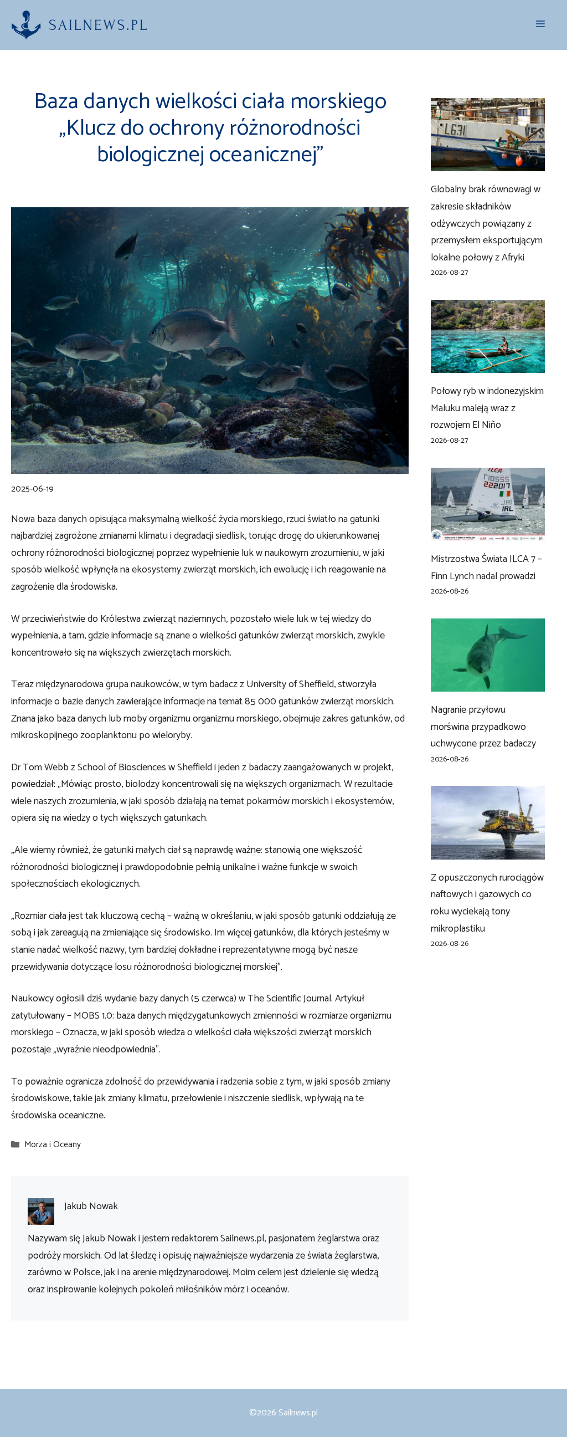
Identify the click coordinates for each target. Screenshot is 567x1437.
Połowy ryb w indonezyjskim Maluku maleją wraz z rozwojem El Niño (487, 408)
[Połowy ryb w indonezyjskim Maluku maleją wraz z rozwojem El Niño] (488, 364)
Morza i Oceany (52, 1145)
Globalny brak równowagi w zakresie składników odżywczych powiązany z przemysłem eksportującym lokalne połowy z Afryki (487, 223)
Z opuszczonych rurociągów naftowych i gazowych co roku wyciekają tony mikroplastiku (487, 903)
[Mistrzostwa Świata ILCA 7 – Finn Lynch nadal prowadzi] (488, 532)
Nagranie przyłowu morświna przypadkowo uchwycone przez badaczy (483, 727)
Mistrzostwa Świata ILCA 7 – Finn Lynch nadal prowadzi (486, 568)
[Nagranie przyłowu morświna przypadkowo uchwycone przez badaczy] (488, 682)
